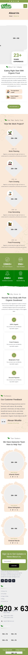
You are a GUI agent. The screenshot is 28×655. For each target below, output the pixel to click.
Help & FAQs (5, 596)
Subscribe (14, 565)
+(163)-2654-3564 (8, 615)
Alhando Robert (14, 474)
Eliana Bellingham (14, 507)
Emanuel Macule (14, 540)
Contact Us (5, 601)
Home (10, 16)
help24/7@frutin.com (9, 621)
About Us (4, 591)
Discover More (13, 106)
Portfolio (4, 593)
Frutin (13, 650)
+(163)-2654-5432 (8, 617)
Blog (3, 599)
